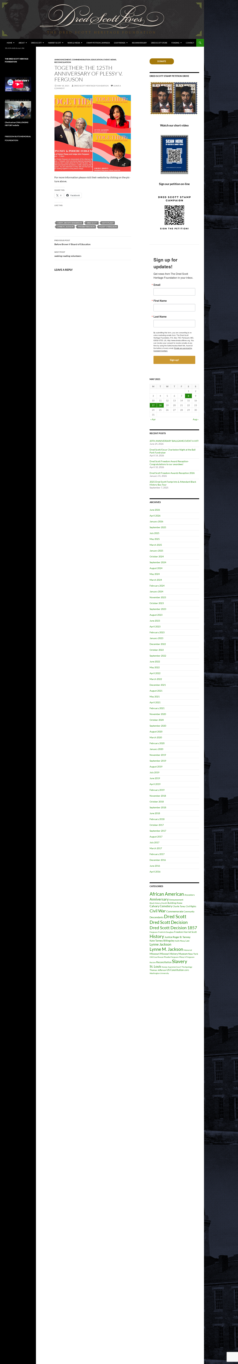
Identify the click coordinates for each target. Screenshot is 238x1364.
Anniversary (159, 899)
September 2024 (158, 562)
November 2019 (158, 754)
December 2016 (158, 860)
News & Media (74, 43)
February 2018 (157, 819)
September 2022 (158, 655)
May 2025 (155, 539)
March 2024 (156, 579)
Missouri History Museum (174, 953)
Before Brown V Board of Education (72, 242)
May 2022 (155, 667)
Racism (153, 962)
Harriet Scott (54, 43)
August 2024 (156, 568)
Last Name (160, 316)
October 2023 (157, 603)
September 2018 (158, 807)
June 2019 (155, 778)
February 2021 (157, 708)
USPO (186, 970)
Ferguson (154, 932)
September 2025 (158, 527)
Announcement (62, 59)
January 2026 (156, 521)
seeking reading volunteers (67, 254)
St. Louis (155, 966)
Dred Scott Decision (169, 922)
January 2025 (156, 550)
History (157, 936)
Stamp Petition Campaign (98, 43)
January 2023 (156, 638)
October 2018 (157, 801)
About (22, 43)
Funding (175, 43)
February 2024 (157, 585)
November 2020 (158, 714)
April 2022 (155, 673)
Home (9, 43)
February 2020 (157, 743)
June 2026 (155, 509)
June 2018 (155, 813)
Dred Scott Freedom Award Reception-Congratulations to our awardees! (169, 463)
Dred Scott (36, 43)
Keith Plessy (108, 223)
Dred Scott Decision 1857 (173, 927)
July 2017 (154, 842)
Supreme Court (174, 967)
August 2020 (156, 731)
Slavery (179, 961)
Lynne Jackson (160, 944)
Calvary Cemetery (161, 906)
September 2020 (158, 725)
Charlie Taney (179, 906)
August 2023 (156, 614)
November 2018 (158, 795)
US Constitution (175, 969)
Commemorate (174, 911)
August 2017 (156, 836)
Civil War (158, 910)
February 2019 (157, 790)
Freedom (178, 932)
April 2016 (155, 871)
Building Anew (175, 902)
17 (153, 405)
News (113, 59)
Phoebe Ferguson (86, 227)
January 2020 (156, 749)
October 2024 (157, 556)
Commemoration (81, 59)
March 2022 (156, 679)
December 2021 (158, 684)
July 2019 (154, 772)
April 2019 (155, 784)
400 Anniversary (139, 43)
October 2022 (157, 649)
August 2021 (156, 690)
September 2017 (158, 830)
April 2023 (155, 626)
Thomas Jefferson (158, 970)
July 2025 (154, 533)
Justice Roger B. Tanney (177, 936)
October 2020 (157, 719)
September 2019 (158, 760)
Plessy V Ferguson (108, 227)
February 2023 (157, 632)
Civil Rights (191, 906)
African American (167, 894)
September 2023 (158, 609)
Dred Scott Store (159, 43)
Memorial (188, 950)
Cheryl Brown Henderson (69, 223)
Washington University (159, 973)
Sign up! (174, 359)
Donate (161, 61)
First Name (160, 300)
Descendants (157, 917)
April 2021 (155, 702)
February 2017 (157, 854)
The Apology (186, 967)
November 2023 (158, 597)
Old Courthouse (156, 957)
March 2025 (156, 544)
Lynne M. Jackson (65, 227)
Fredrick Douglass (166, 932)
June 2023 (155, 620)
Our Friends (119, 43)
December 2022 (158, 644)
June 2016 (155, 865)
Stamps (165, 967)
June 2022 (155, 661)
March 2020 (156, 737)
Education (97, 59)
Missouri (154, 953)
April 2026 (155, 515)
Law (187, 940)
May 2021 (155, 696)
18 (160, 405)
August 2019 (156, 766)
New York (193, 953)
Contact (190, 43)
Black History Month (158, 903)
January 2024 (156, 591)
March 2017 (156, 848)
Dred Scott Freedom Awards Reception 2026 (172, 473)
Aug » (195, 419)
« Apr (153, 419)
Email (156, 285)
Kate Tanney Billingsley (162, 940)
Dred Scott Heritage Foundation (91, 85)
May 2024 (155, 574)
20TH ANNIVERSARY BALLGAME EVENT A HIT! (174, 440)
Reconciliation (62, 62)
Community (189, 911)
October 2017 (157, 825)
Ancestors (189, 894)
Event (106, 59)
